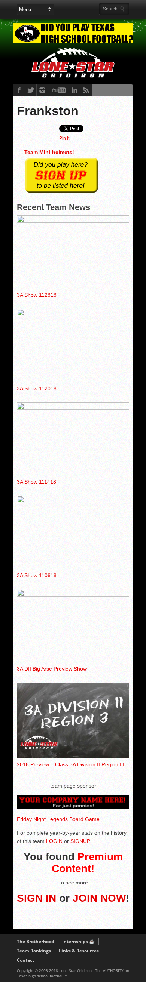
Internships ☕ (78, 941)
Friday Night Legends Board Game (58, 819)
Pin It (64, 138)
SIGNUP (80, 841)
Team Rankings (34, 951)
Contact (25, 960)
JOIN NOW (99, 898)
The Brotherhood (35, 941)
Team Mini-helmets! (49, 152)
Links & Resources (79, 951)
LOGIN (54, 841)
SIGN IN (36, 898)
